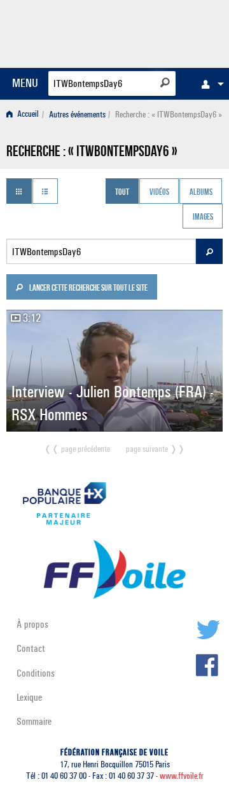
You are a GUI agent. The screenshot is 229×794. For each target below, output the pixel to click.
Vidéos (159, 192)
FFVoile (162, 31)
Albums (201, 192)
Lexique (29, 697)
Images (203, 217)
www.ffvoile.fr (182, 776)
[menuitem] (209, 84)
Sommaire (34, 721)
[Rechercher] (165, 82)
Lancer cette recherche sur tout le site (88, 288)
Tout (122, 192)
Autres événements (77, 114)
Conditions (36, 673)
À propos (32, 624)
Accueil (27, 114)
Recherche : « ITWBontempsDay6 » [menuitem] (168, 114)
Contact (31, 648)
